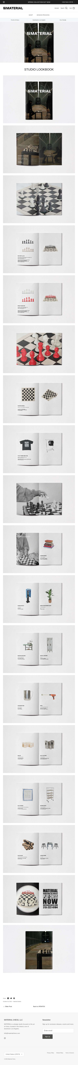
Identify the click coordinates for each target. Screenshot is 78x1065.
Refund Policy (59, 1052)
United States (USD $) (67, 2)
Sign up (47, 1036)
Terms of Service (70, 1052)
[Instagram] (4, 2)
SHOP (31, 15)
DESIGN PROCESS (43, 15)
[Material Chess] (13, 8)
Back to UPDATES (39, 1006)
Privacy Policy (50, 1052)
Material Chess (11, 1059)
